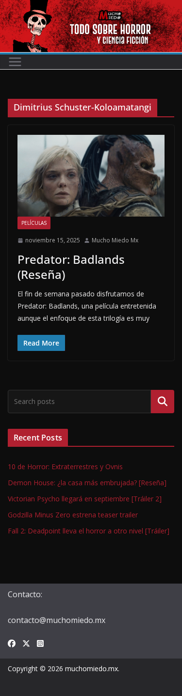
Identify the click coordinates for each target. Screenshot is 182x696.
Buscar (162, 401)
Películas (34, 223)
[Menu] (15, 62)
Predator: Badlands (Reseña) (71, 266)
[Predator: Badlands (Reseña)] (91, 176)
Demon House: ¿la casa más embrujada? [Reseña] (87, 482)
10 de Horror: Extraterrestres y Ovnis (65, 466)
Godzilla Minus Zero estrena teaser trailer (73, 514)
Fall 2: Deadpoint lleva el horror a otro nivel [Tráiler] (88, 530)
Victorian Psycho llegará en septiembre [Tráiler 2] (85, 498)
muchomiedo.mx (91, 668)
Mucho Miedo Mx (115, 240)
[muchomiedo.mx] (91, 6)
